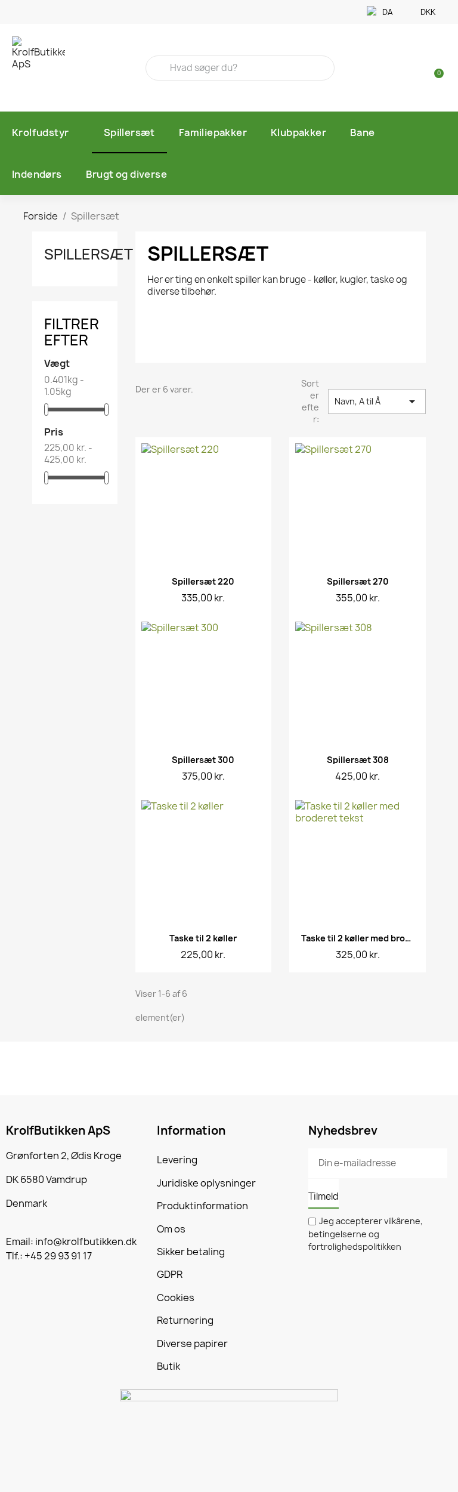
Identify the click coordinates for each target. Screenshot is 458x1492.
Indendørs (37, 174)
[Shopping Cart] (433, 67)
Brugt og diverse (126, 174)
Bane (362, 132)
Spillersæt (129, 132)
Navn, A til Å (377, 401)
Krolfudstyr (40, 132)
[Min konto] (415, 69)
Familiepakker (213, 132)
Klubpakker (298, 132)
